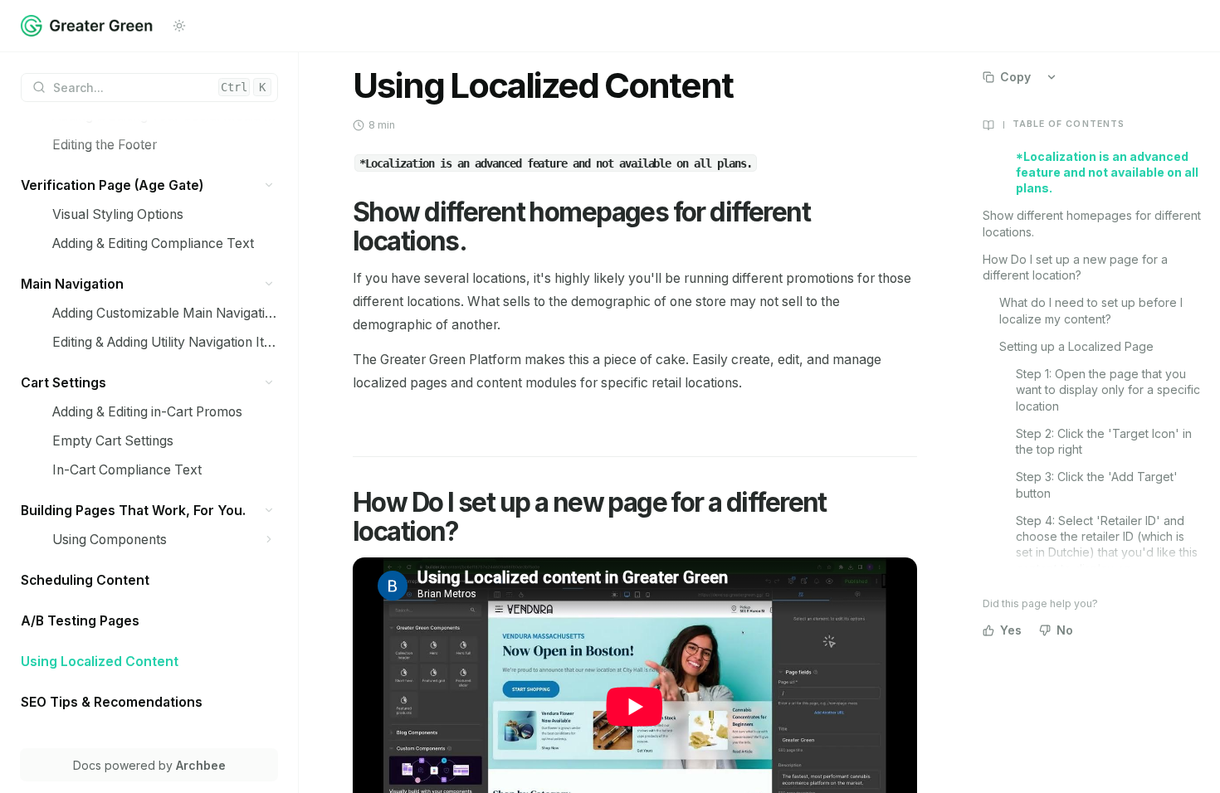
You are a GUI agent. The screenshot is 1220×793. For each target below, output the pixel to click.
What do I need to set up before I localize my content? (1091, 310)
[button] (269, 185)
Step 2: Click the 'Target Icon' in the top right (1104, 441)
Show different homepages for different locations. (1092, 223)
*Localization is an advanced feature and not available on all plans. (1107, 172)
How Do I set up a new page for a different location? (1075, 267)
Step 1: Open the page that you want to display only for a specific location (1108, 390)
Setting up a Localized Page (1076, 346)
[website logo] (87, 26)
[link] (165, 144)
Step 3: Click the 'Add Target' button (1097, 484)
